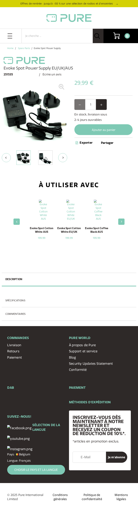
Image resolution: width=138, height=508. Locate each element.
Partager (107, 142)
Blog (72, 357)
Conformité (78, 370)
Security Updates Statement (91, 363)
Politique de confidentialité (92, 497)
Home (10, 48)
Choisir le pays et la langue (36, 470)
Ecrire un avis (52, 74)
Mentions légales (121, 497)
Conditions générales (60, 497)
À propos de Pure (82, 345)
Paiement (14, 357)
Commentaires (15, 314)
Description (13, 279)
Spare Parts (24, 48)
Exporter (86, 142)
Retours (13, 351)
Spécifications (15, 300)
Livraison (14, 345)
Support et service (83, 351)
